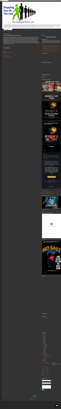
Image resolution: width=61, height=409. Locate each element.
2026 (43, 333)
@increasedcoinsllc (46, 317)
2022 (43, 337)
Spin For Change (6, 57)
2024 (43, 335)
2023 (43, 336)
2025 (43, 334)
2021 (43, 338)
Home (5, 54)
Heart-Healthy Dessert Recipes (46, 192)
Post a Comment (7, 49)
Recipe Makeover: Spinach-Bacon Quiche (48, 191)
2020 (43, 339)
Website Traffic (5, 393)
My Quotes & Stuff (6, 55)
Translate (9, 30)
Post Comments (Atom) (9, 52)
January (44, 358)
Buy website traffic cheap (36, 396)
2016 (43, 359)
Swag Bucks (44, 76)
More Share (44, 77)
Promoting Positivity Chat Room (8, 56)
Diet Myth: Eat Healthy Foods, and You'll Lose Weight (49, 193)
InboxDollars (44, 75)
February (44, 354)
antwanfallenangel (54, 236)
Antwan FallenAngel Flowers (47, 236)
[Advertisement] (48, 325)
